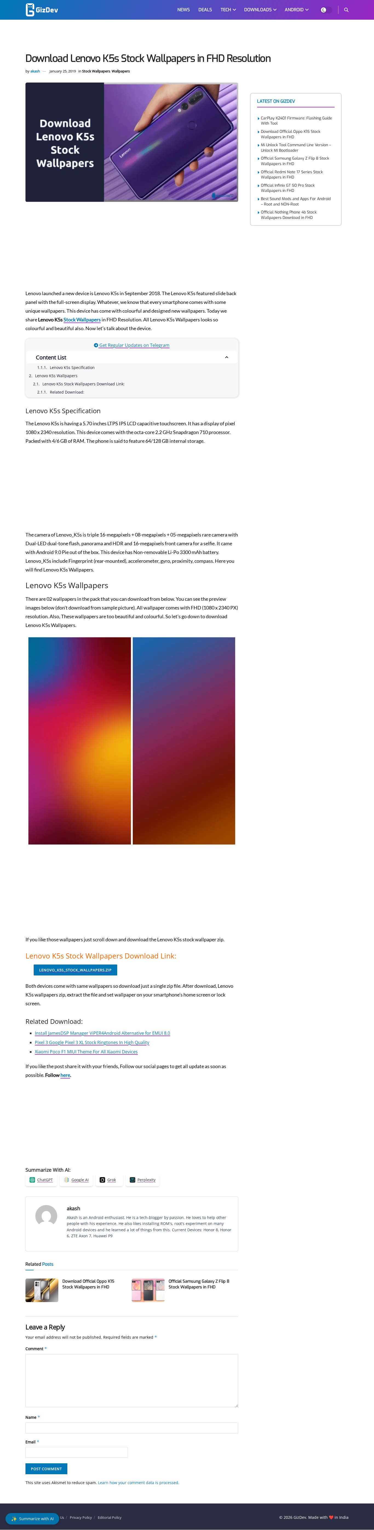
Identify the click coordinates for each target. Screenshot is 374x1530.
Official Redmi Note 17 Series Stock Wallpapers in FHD (292, 174)
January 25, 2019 (63, 71)
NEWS (183, 10)
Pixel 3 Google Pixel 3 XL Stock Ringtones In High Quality (92, 1042)
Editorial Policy (110, 1517)
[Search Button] (346, 10)
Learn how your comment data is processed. (138, 1482)
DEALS (205, 10)
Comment (36, 1348)
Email (32, 1441)
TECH (226, 10)
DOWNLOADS (258, 10)
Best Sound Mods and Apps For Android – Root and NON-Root (296, 201)
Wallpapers (121, 71)
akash (35, 71)
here (65, 1075)
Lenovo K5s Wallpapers (56, 375)
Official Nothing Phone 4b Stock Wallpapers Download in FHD (289, 215)
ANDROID (294, 10)
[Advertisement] (187, 37)
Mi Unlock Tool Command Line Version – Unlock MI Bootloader (296, 147)
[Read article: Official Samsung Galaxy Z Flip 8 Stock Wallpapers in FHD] (148, 1290)
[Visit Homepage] (41, 10)
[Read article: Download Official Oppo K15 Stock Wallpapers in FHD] (41, 1290)
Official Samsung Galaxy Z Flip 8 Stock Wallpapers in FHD (199, 1284)
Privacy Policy (81, 1517)
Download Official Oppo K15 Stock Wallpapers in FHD (88, 1284)
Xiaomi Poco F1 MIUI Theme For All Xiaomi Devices (86, 1052)
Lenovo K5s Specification (72, 367)
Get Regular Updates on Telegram (133, 345)
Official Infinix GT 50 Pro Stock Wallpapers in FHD (288, 188)
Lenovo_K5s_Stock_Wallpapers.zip (75, 970)
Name (32, 1417)
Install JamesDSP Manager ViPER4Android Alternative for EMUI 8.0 (102, 1033)
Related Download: (67, 392)
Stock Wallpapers (96, 71)
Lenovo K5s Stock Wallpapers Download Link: (83, 383)
